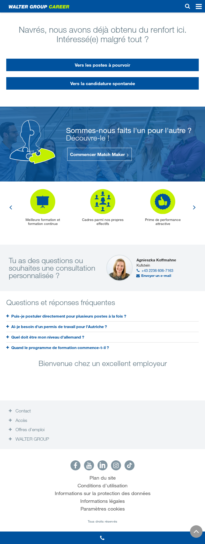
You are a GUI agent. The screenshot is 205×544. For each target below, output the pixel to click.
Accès (20, 420)
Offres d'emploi (29, 429)
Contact (22, 410)
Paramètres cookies (102, 509)
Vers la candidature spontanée (102, 83)
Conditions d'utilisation (103, 485)
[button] (11, 207)
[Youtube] (89, 465)
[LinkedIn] (103, 465)
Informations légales (102, 501)
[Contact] (102, 538)
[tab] (102, 316)
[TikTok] (129, 465)
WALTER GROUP (31, 439)
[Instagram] (116, 465)
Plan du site (103, 478)
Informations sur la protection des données (102, 493)
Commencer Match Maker (98, 154)
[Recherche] (188, 6)
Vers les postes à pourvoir (102, 65)
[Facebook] (75, 465)
